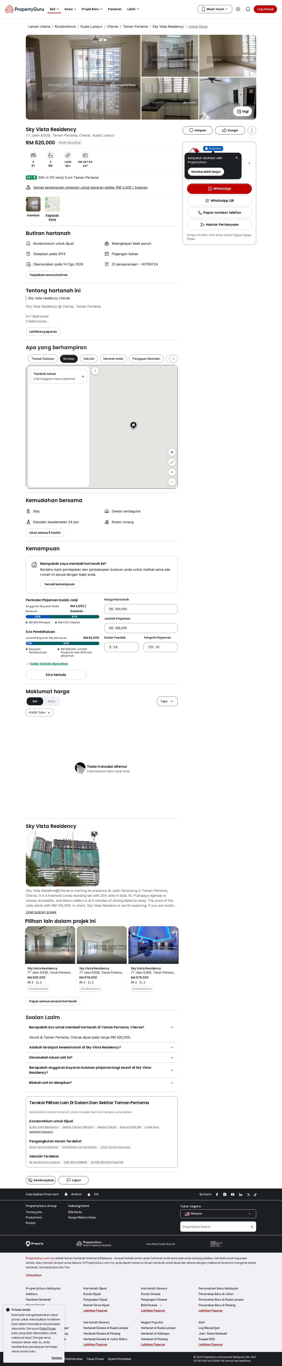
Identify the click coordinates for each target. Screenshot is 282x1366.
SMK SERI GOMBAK (75, 1162)
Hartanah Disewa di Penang (101, 1333)
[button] (236, 158)
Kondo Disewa (150, 1294)
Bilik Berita (75, 1212)
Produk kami (34, 1217)
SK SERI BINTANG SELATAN (107, 1162)
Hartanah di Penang (154, 1339)
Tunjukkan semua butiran (48, 275)
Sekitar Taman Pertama (78, 1127)
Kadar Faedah (115, 638)
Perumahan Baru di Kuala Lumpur (221, 1299)
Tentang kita (34, 1212)
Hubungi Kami (78, 1206)
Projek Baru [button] (90, 9)
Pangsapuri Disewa (154, 1299)
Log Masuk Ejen (209, 1328)
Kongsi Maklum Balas (82, 1217)
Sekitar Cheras (106, 1127)
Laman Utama (39, 26)
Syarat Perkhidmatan (69, 1359)
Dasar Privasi (95, 1359)
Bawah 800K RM (130, 1127)
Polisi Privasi (47, 1328)
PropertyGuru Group (41, 1206)
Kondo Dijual (92, 1294)
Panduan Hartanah (38, 1299)
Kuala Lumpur (92, 26)
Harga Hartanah (116, 599)
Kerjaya (31, 1222)
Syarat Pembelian (119, 1359)
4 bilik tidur (152, 1127)
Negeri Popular (152, 1322)
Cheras (112, 26)
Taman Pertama (135, 26)
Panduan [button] (115, 9)
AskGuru (31, 1294)
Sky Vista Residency (168, 26)
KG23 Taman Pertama (43, 1147)
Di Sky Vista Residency (44, 1127)
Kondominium (65, 26)
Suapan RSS (207, 1339)
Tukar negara (190, 1206)
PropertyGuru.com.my (40, 1258)
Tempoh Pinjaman (157, 638)
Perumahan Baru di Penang (217, 1305)
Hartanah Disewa (154, 1288)
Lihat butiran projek (41, 912)
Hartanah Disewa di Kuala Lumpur (106, 1328)
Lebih (131, 9)
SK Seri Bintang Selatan (44, 1162)
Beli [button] (52, 9)
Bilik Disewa (149, 1305)
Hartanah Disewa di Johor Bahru (105, 1339)
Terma (238, 235)
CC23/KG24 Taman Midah (79, 1147)
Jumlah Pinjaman (117, 618)
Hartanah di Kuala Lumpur (158, 1328)
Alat (202, 1322)
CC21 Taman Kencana (115, 1147)
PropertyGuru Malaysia (43, 1288)
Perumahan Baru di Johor (216, 1294)
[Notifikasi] (248, 9)
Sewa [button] (68, 9)
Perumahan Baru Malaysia (218, 1288)
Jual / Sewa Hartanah (213, 1333)
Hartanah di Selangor (155, 1333)
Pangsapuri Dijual (95, 1299)
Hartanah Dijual (95, 1288)
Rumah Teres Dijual (96, 1305)
